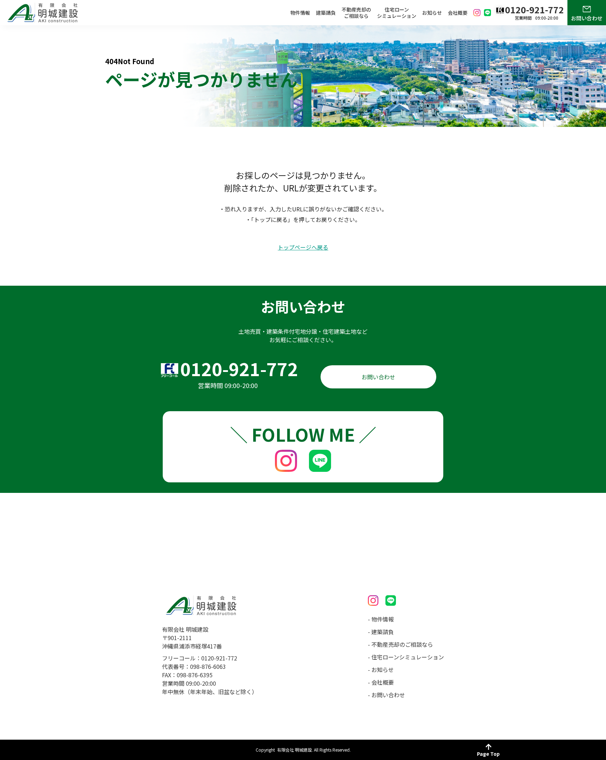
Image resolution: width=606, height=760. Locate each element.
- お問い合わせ (386, 695)
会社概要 (457, 12)
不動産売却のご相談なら (356, 12)
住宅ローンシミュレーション (396, 12)
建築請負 (326, 12)
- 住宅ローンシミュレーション (406, 657)
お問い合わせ (586, 18)
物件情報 (300, 12)
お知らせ (432, 12)
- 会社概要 (381, 682)
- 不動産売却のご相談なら (400, 644)
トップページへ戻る (303, 247)
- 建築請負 (381, 632)
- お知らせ (381, 669)
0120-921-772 (239, 368)
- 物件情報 (381, 619)
